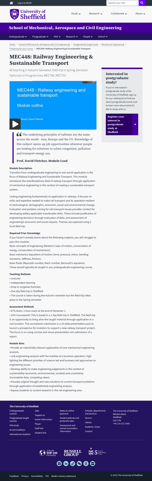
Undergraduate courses (17, 412)
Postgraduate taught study (85, 44)
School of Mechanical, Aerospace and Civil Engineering (65, 27)
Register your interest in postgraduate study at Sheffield (116, 124)
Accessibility (37, 476)
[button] (18, 36)
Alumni (88, 418)
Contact (88, 431)
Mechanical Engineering (112, 44)
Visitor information (43, 419)
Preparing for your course (21, 48)
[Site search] (142, 3)
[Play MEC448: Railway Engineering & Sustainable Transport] (15, 124)
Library (88, 422)
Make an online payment (67, 412)
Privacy (25, 476)
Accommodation (17, 429)
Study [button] (74, 13)
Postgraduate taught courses (19, 420)
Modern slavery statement (63, 476)
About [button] (139, 13)
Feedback (14, 476)
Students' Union (92, 427)
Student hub (40, 432)
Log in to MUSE (25, 3)
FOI (47, 476)
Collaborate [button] (117, 13)
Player (38, 424)
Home (12, 44)
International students (20, 434)
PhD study (14, 425)
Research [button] (94, 13)
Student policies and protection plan (69, 420)
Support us (40, 415)
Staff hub (39, 428)
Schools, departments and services (95, 412)
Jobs (37, 410)
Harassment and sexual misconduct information (68, 428)
